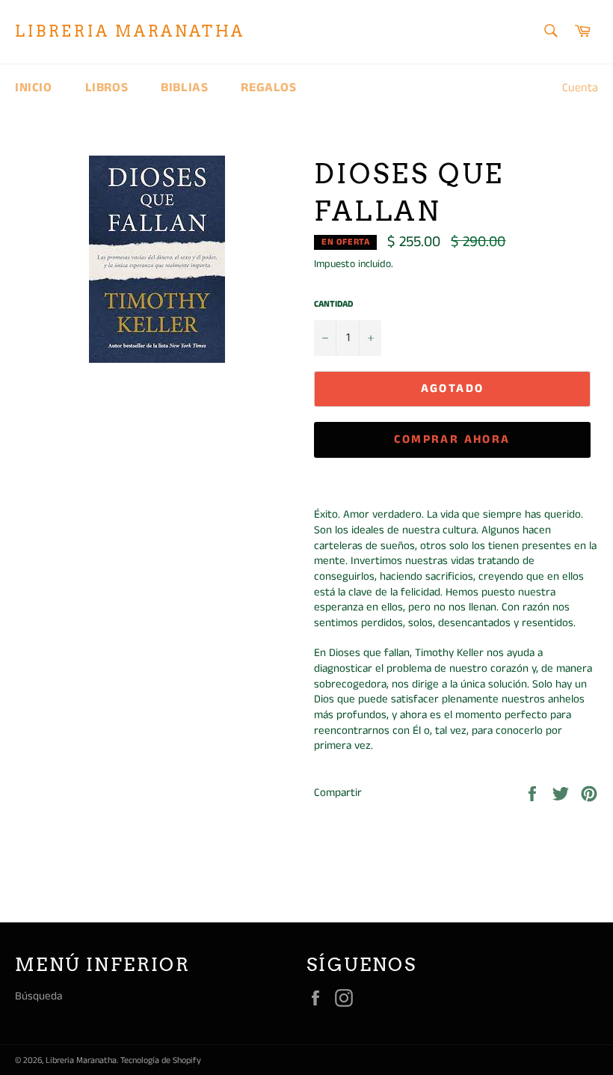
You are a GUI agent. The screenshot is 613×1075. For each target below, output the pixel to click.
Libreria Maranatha (130, 31)
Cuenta (580, 88)
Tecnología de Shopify (160, 1060)
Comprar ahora (452, 439)
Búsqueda (38, 996)
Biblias (184, 88)
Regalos (268, 88)
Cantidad (333, 304)
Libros (107, 88)
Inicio (33, 88)
